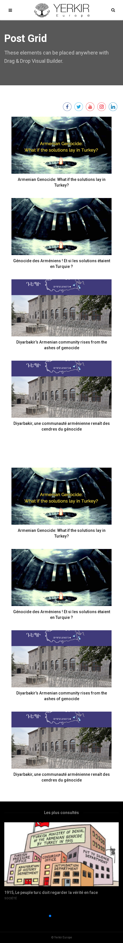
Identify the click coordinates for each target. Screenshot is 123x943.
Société (10, 898)
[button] (41, 916)
